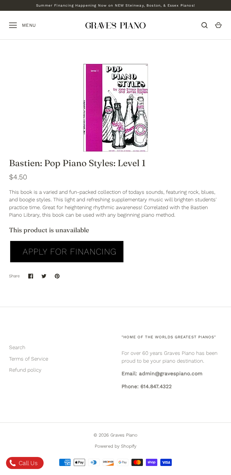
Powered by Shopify (115, 446)
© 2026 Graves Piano (115, 435)
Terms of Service (28, 359)
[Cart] (218, 25)
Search (17, 347)
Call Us (27, 463)
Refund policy (25, 370)
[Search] (204, 25)
